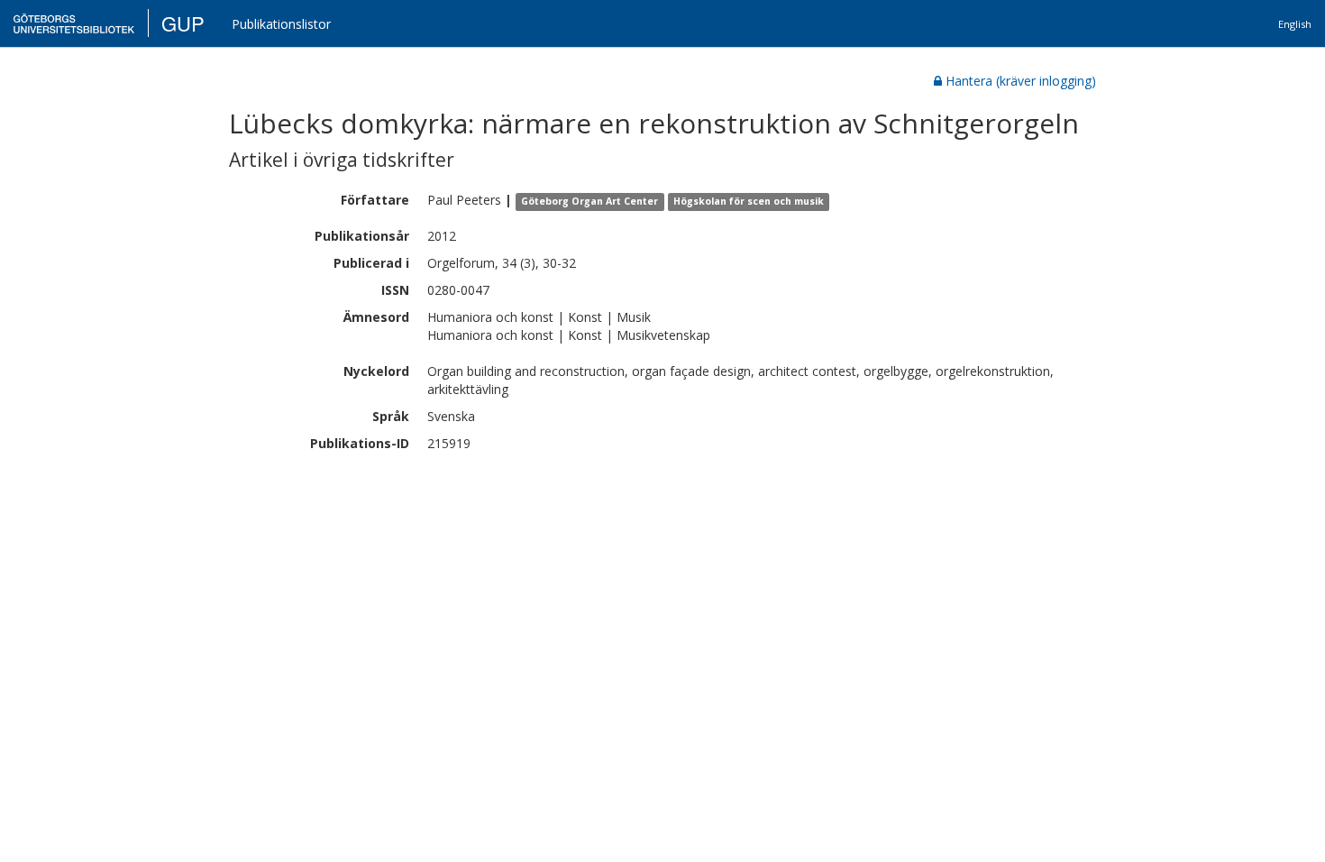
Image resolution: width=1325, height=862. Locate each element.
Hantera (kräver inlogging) (1021, 80)
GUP (183, 23)
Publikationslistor (281, 23)
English (1294, 24)
